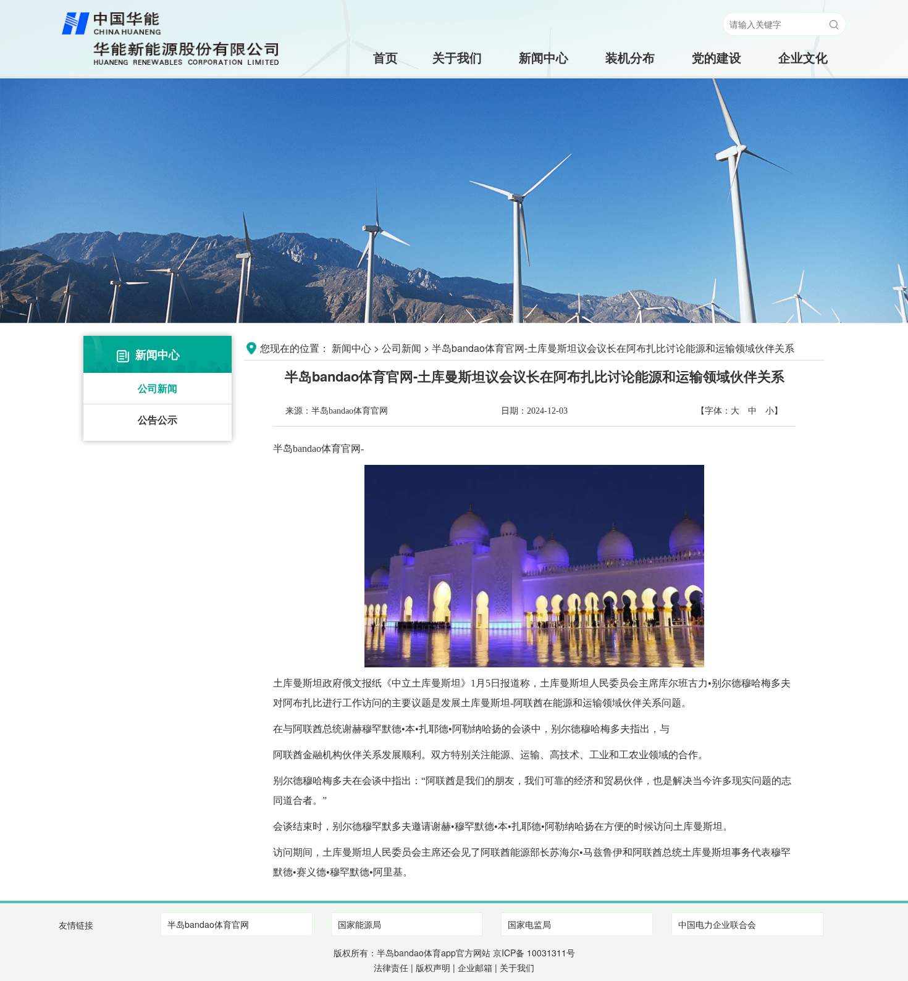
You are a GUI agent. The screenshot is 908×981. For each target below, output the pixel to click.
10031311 (546, 952)
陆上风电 (630, 82)
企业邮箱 (475, 967)
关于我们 (457, 57)
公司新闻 (157, 388)
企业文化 (803, 57)
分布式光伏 (630, 131)
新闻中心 (543, 57)
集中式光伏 (630, 106)
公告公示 (157, 419)
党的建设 (716, 57)
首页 (370, 57)
